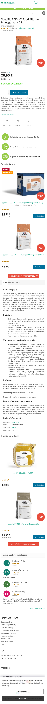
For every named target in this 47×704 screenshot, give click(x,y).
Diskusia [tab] (11, 282)
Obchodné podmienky (8, 625)
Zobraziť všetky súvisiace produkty (24, 276)
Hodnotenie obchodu (8, 636)
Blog (2, 644)
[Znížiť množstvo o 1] (9, 93)
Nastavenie (22, 692)
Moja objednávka (7, 641)
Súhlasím (22, 699)
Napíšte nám (5, 639)
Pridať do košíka (20, 92)
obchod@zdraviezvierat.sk (13, 655)
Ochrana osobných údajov (10, 630)
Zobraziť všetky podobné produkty (23, 544)
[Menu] (44, 13)
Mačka (14, 427)
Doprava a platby (7, 622)
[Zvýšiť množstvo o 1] (9, 91)
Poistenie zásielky (7, 628)
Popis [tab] (5, 282)
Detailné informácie (7, 115)
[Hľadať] (32, 13)
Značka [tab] (18, 282)
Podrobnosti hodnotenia (26, 28)
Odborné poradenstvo (8, 633)
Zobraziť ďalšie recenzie (37, 608)
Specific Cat (16, 422)
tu (8, 685)
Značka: (8, 30)
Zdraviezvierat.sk (10, 658)
